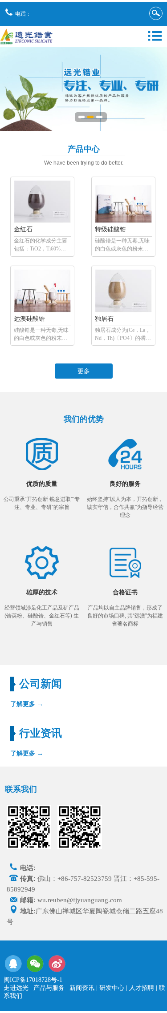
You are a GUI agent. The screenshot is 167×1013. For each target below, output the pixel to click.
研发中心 (111, 988)
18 (99, 119)
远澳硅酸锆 (29, 318)
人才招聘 (141, 988)
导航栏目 (155, 36)
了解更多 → (26, 703)
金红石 (23, 229)
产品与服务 (49, 988)
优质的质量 (41, 483)
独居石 (104, 318)
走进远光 (16, 988)
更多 (83, 371)
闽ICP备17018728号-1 (33, 980)
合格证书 (125, 592)
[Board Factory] (42, 221)
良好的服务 (125, 483)
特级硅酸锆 (110, 229)
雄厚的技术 (41, 592)
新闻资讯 (81, 988)
